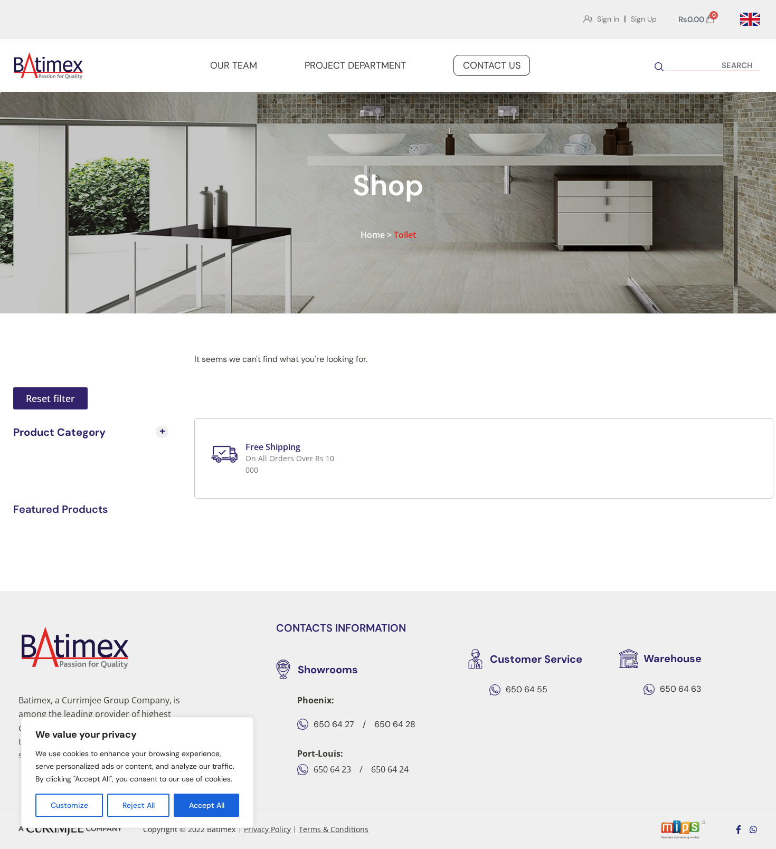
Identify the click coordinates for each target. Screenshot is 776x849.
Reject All (138, 805)
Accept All (206, 805)
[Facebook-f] (738, 829)
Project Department (355, 65)
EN (750, 19)
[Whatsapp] (753, 829)
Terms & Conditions (333, 829)
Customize (69, 805)
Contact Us (492, 65)
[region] (137, 772)
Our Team (233, 65)
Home (373, 235)
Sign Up (644, 19)
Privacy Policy (267, 829)
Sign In (608, 19)
